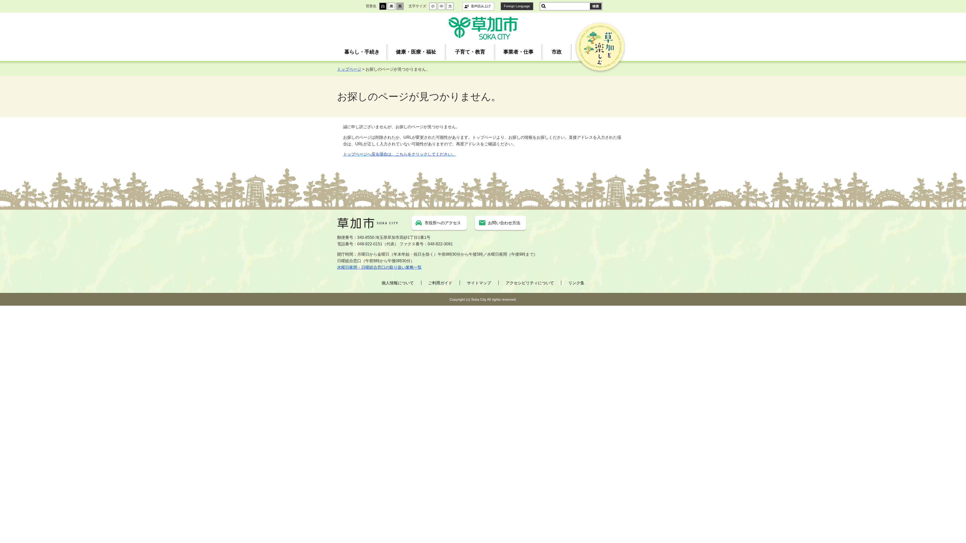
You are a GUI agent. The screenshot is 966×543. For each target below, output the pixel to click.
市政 (557, 52)
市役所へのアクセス (443, 223)
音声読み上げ (481, 6)
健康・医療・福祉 (416, 52)
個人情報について (398, 283)
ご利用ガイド (440, 283)
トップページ (349, 69)
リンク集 (576, 283)
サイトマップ (479, 283)
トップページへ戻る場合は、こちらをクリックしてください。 (399, 154)
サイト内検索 (544, 6)
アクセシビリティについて (530, 283)
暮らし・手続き (362, 52)
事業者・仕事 (518, 52)
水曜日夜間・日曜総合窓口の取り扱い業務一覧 (379, 267)
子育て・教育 (470, 52)
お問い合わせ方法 (504, 223)
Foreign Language (517, 6)
